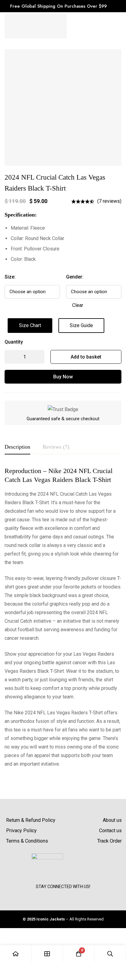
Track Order (109, 841)
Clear (77, 305)
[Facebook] (48, 895)
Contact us (110, 830)
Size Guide (81, 325)
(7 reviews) (109, 201)
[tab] (17, 447)
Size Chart (30, 325)
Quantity (14, 342)
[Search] (110, 953)
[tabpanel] (63, 617)
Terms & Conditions (27, 841)
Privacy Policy (21, 830)
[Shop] (47, 953)
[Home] (15, 953)
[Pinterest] (77, 895)
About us (112, 820)
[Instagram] (63, 895)
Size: (10, 277)
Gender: (74, 277)
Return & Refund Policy (30, 820)
